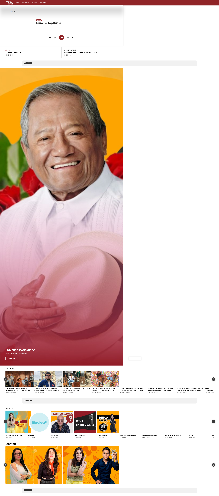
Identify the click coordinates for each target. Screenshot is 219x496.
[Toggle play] (61, 37)
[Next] (68, 37)
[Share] (73, 37)
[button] (17, 2)
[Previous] (55, 37)
